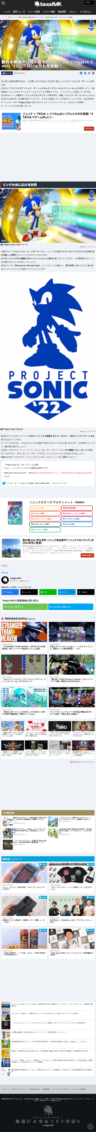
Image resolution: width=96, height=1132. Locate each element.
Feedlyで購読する (15, 608)
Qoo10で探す (70, 525)
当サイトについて (19, 1090)
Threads (84, 593)
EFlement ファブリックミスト (84, 763)
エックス (27, 593)
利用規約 (47, 1090)
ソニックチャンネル (90, 247)
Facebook (8, 593)
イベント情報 (49, 11)
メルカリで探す (39, 515)
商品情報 (62, 11)
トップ (7, 11)
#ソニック (57, 474)
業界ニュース (19, 11)
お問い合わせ (35, 1090)
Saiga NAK (48, 4)
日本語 (88, 2)
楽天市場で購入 (70, 509)
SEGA (5, 574)
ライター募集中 (80, 1090)
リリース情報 (34, 11)
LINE (45, 593)
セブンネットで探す (40, 531)
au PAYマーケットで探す (42, 520)
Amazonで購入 (38, 509)
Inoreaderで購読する (61, 608)
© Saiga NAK (48, 1126)
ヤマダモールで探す (72, 520)
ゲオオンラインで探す (41, 525)
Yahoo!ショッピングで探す (75, 515)
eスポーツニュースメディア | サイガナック (48, 1118)
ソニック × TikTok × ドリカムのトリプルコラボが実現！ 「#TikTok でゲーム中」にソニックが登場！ (48, 121)
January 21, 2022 (60, 484)
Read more (86, 556)
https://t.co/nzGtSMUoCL (42, 474)
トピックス (54, 456)
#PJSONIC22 (67, 474)
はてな (63, 593)
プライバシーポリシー (62, 1090)
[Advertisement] (48, 159)
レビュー (73, 11)
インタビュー (86, 11)
